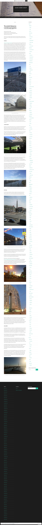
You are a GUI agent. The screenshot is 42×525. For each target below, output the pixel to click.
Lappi (29, 269)
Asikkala (30, 274)
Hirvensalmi (31, 241)
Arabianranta (31, 167)
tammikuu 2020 (5, 469)
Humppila (31, 256)
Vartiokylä (30, 186)
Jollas (30, 84)
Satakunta (30, 311)
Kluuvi (29, 75)
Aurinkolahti (31, 204)
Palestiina (30, 352)
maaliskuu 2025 (5, 399)
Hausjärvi (31, 252)
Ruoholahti (31, 97)
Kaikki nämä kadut (21, 7)
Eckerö (30, 217)
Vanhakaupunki (30, 184)
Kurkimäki (31, 112)
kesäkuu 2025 (5, 397)
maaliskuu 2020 (5, 467)
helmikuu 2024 (5, 410)
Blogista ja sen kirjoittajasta (19, 390)
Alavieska (31, 298)
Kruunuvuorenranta (32, 86)
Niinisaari (31, 210)
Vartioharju (31, 191)
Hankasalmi (31, 263)
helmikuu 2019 (5, 482)
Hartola (30, 276)
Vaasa (30, 291)
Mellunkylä (30, 110)
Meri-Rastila (31, 208)
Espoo (30, 324)
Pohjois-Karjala (30, 293)
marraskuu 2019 (5, 473)
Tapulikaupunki (31, 160)
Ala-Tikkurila (31, 162)
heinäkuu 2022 (5, 425)
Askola (30, 322)
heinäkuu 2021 (5, 443)
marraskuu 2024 (5, 403)
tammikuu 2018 (5, 497)
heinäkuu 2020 (5, 462)
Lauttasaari (30, 88)
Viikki (29, 195)
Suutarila (30, 156)
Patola (30, 121)
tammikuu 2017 (5, 517)
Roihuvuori (31, 51)
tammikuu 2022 (5, 432)
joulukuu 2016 (5, 519)
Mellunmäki (31, 114)
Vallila (29, 182)
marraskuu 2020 (6, 456)
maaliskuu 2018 (5, 493)
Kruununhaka (30, 77)
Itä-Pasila (31, 132)
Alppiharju (30, 25)
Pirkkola (30, 123)
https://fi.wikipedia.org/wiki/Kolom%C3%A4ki (10, 259)
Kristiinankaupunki (31, 289)
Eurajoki (30, 315)
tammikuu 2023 (5, 421)
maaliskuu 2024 (5, 408)
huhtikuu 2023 (5, 419)
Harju (30, 29)
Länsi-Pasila (31, 136)
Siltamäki (31, 158)
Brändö (30, 215)
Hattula (30, 250)
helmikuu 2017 (5, 515)
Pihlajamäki (31, 103)
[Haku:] (33, 369)
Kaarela (30, 53)
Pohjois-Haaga (31, 42)
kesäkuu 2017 (5, 508)
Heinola (30, 278)
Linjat (30, 66)
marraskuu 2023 (5, 412)
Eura (30, 313)
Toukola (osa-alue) (32, 169)
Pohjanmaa (30, 287)
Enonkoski (31, 239)
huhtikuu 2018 (5, 491)
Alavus (30, 230)
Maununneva (31, 60)
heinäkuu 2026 (5, 390)
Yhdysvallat (30, 363)
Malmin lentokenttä (32, 101)
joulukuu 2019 (5, 471)
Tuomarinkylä (30, 171)
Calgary (30, 350)
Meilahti (30, 108)
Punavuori (30, 143)
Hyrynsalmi (31, 245)
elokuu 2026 (5, 388)
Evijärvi (30, 232)
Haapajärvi (31, 300)
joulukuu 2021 (5, 434)
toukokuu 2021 (5, 445)
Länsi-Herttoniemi (32, 49)
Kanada (30, 348)
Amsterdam (31, 341)
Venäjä (30, 359)
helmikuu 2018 (5, 495)
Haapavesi (31, 302)
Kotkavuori (31, 90)
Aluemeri (30, 31)
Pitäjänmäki (30, 138)
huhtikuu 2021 (5, 447)
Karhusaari (30, 73)
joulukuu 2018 (5, 484)
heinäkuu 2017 (5, 506)
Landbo (30, 180)
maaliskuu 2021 (5, 449)
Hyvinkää (31, 328)
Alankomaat (30, 339)
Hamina (30, 267)
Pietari (30, 361)
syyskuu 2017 (5, 504)
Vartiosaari (30, 193)
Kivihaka (30, 38)
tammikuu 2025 (5, 401)
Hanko (30, 326)
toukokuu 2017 (5, 510)
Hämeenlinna (31, 254)
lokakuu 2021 (5, 438)
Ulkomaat (30, 337)
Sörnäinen (30, 145)
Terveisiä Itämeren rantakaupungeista (10, 27)
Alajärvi (30, 228)
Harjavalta (31, 317)
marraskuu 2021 (5, 436)
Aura (30, 335)
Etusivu (16, 388)
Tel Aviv (30, 346)
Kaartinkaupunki (31, 62)
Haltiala (30, 173)
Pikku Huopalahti (31, 40)
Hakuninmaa (31, 55)
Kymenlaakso (30, 265)
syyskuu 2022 (5, 423)
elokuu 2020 (5, 460)
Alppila (30, 27)
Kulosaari (30, 79)
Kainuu (30, 243)
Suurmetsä (30, 149)
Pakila (29, 125)
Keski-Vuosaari (31, 206)
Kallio (29, 64)
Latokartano (31, 197)
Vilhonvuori (31, 147)
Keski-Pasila (31, 134)
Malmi (30, 99)
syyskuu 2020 (5, 458)
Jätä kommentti (12, 29)
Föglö (30, 219)
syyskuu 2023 (5, 414)
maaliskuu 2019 (5, 480)
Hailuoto (30, 304)
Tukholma (31, 357)
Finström (30, 221)
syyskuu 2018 (5, 486)
